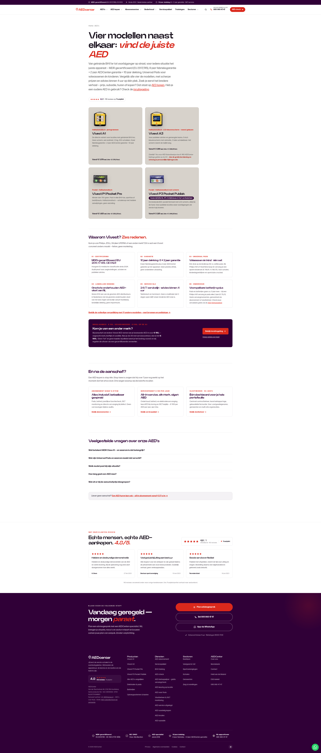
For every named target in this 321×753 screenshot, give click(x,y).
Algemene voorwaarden (161, 747)
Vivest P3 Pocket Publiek (136, 674)
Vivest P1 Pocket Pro (135, 669)
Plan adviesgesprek (206, 607)
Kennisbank (215, 664)
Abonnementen (132, 9)
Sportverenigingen (190, 669)
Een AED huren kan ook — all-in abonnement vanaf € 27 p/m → (140, 496)
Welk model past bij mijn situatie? (104, 466)
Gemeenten (187, 679)
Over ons (214, 659)
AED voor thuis (161, 692)
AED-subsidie (160, 721)
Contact (214, 669)
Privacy (147, 747)
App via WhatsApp (206, 627)
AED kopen (115, 9)
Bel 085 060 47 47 (206, 617)
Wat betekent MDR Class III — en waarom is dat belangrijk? (117, 450)
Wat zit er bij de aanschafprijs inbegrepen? (109, 482)
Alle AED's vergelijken (135, 679)
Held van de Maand (218, 674)
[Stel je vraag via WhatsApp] (315, 747)
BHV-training (160, 669)
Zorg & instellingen (190, 684)
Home (91, 26)
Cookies (174, 747)
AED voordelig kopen (163, 710)
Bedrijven (186, 659)
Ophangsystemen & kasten (138, 695)
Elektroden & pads (134, 684)
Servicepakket (165, 9)
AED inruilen (160, 715)
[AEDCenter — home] (85, 9)
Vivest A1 (130, 659)
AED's (102, 9)
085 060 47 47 (216, 684)
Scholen (186, 674)
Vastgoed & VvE (189, 664)
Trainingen (180, 9)
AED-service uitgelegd (163, 705)
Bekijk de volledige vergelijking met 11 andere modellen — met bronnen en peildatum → (130, 312)
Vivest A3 (156, 133)
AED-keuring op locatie (164, 687)
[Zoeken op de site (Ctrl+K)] (206, 9)
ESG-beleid (215, 679)
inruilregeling (141, 89)
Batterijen (131, 689)
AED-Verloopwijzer (215, 303)
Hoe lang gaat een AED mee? (102, 474)
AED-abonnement (162, 659)
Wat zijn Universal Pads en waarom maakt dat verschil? (115, 458)
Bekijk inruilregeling (215, 331)
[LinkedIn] (230, 747)
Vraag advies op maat (211, 337)
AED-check (159, 674)
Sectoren (192, 9)
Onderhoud (149, 9)
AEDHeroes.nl (108, 697)
